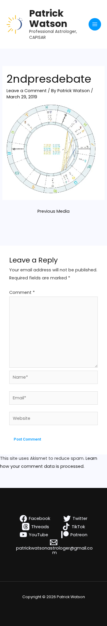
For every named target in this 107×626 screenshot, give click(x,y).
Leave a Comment (27, 91)
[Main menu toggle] (95, 24)
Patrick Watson (48, 18)
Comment (22, 292)
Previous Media (53, 211)
